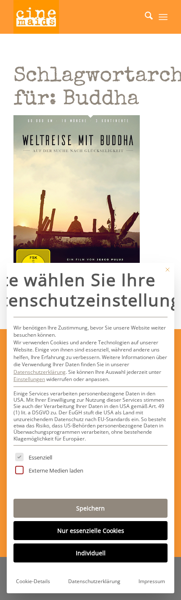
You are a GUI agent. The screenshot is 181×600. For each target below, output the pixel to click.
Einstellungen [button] (29, 379)
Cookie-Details (33, 581)
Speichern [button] (90, 508)
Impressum (151, 581)
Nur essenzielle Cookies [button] (90, 531)
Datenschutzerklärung (39, 372)
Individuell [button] (91, 553)
